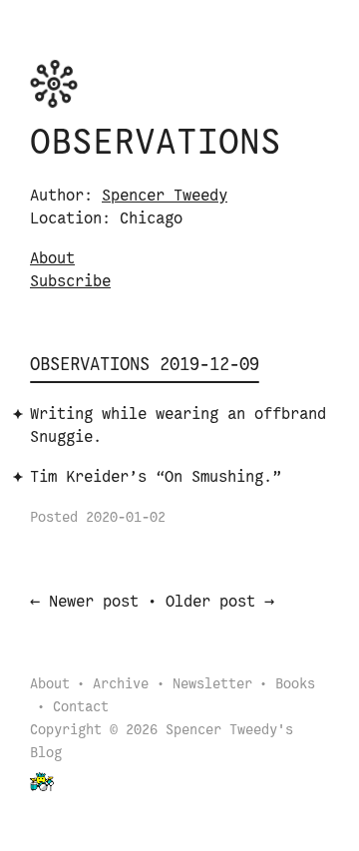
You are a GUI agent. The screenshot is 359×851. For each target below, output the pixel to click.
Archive (121, 684)
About (52, 258)
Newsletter (212, 684)
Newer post (94, 602)
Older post (210, 602)
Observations (155, 144)
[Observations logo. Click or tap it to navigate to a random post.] (54, 83)
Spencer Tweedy (164, 196)
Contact (81, 707)
